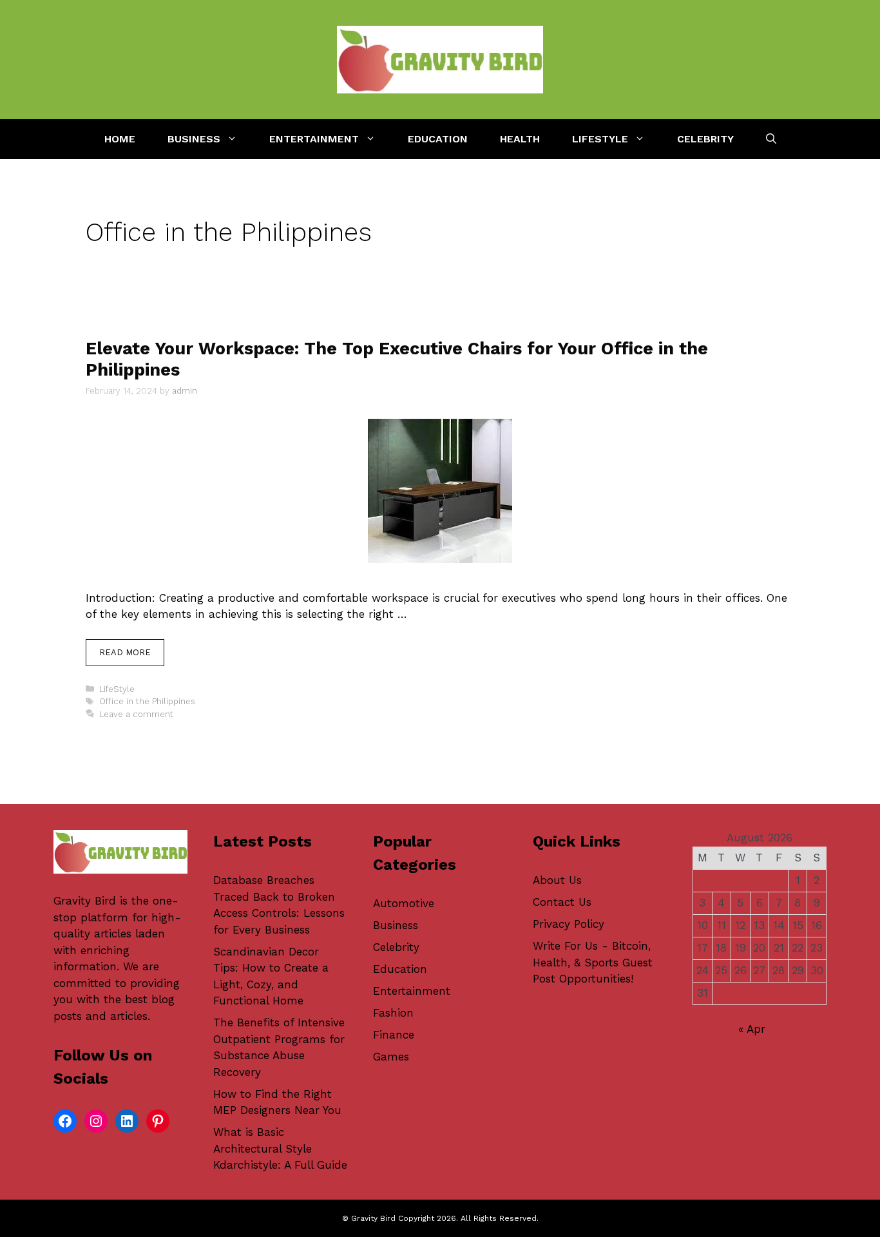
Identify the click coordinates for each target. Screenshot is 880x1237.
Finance (393, 1034)
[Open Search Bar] (771, 139)
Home (119, 139)
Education (438, 139)
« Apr (751, 1028)
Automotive (403, 903)
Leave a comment (136, 714)
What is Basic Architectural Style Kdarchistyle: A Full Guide (280, 1148)
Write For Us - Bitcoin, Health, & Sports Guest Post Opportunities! (593, 962)
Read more (125, 652)
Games (391, 1056)
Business (193, 139)
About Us (557, 880)
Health (520, 139)
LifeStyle (600, 139)
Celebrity (705, 139)
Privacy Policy (568, 923)
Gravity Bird (84, 900)
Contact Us (562, 902)
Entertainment (314, 139)
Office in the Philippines (147, 701)
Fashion (393, 1012)
